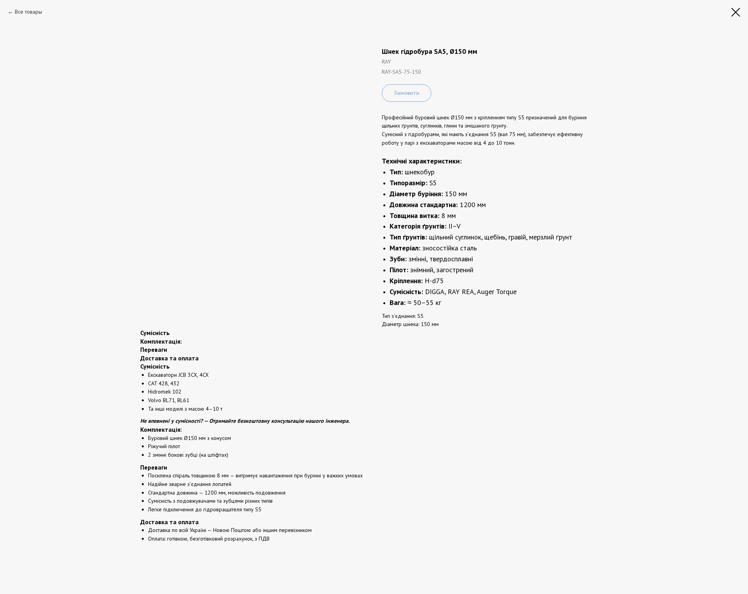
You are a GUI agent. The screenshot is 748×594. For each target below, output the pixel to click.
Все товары (28, 11)
